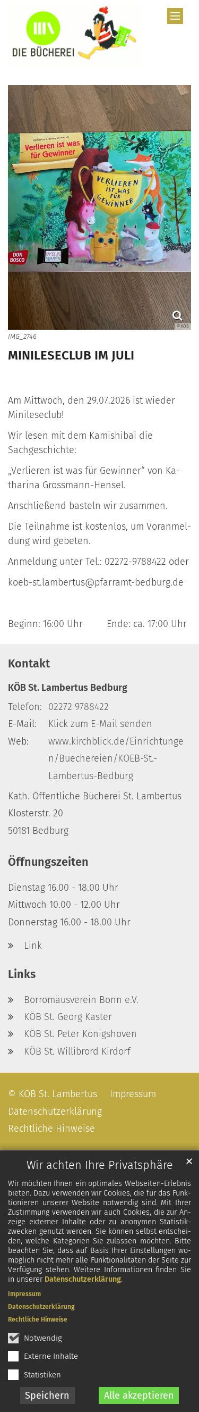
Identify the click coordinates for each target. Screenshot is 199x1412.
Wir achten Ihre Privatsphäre (100, 1165)
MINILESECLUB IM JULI (71, 355)
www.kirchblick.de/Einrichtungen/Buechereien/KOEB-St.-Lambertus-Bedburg (116, 759)
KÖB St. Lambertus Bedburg (67, 688)
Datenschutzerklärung (83, 1279)
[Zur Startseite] (74, 36)
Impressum (24, 1294)
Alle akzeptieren (139, 1395)
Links (22, 974)
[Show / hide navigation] (175, 16)
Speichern (47, 1395)
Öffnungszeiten (48, 862)
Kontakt (29, 664)
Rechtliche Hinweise (37, 1319)
